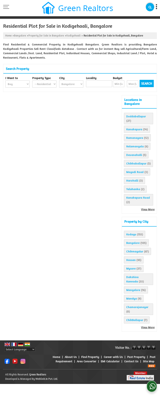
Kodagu (131, 234)
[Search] (150, 7)
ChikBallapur (134, 320)
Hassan (131, 260)
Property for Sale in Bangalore (46, 35)
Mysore (131, 268)
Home (8, 35)
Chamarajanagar (137, 307)
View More (148, 209)
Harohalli (132, 180)
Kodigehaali (73, 35)
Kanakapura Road (138, 197)
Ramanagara (134, 137)
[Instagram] (22, 360)
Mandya (131, 298)
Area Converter (86, 361)
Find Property (90, 357)
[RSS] (151, 365)
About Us (71, 357)
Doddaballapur (136, 116)
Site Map (148, 361)
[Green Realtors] (77, 8)
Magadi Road (135, 172)
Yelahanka (133, 189)
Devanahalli (134, 155)
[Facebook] (7, 360)
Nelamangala (135, 146)
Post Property (136, 357)
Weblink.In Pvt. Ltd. (46, 378)
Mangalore (133, 290)
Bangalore (20, 35)
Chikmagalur (134, 251)
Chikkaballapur (136, 163)
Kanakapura (134, 129)
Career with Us (113, 357)
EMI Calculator (110, 361)
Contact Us (131, 361)
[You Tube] (15, 360)
